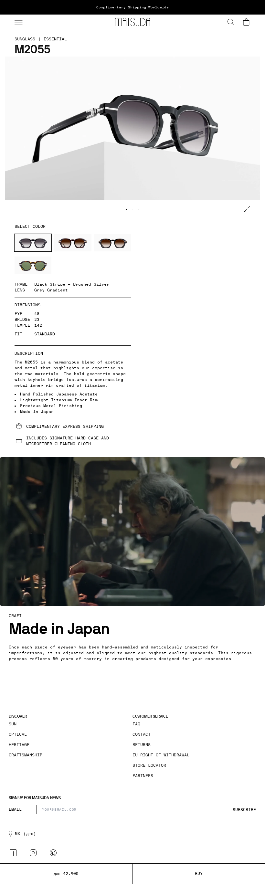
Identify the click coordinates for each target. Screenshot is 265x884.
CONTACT (141, 734)
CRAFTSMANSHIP (25, 755)
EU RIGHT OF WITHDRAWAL (160, 755)
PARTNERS (142, 776)
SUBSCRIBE (244, 809)
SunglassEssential (41, 39)
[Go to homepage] (132, 22)
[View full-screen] (247, 209)
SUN (12, 724)
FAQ (136, 724)
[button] (17, 22)
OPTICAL (18, 734)
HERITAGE (19, 744)
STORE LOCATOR (149, 765)
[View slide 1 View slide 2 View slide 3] (132, 138)
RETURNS (141, 744)
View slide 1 (126, 209)
